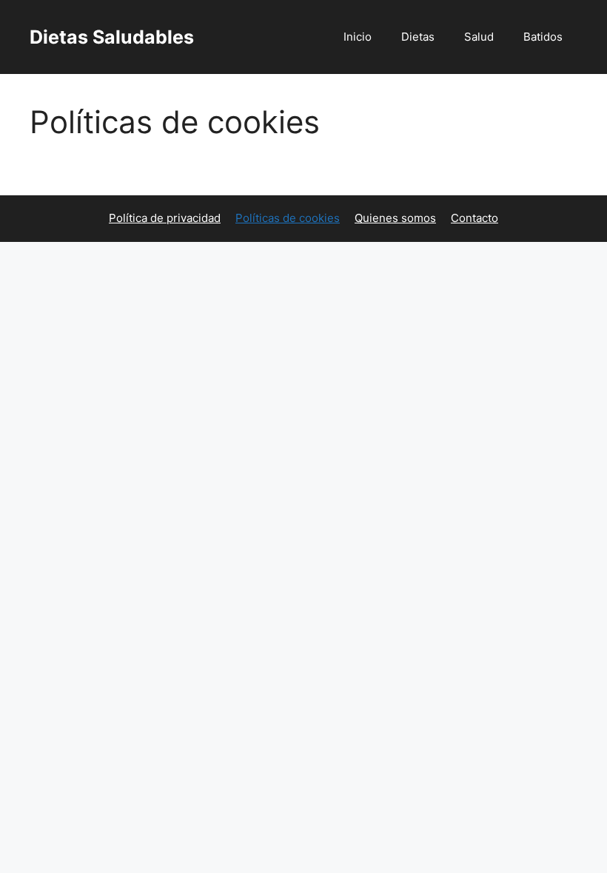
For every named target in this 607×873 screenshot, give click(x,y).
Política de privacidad (165, 218)
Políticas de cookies (287, 218)
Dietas (418, 37)
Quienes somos (395, 218)
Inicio (357, 37)
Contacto (474, 218)
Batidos (543, 37)
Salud (479, 37)
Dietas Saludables (112, 37)
